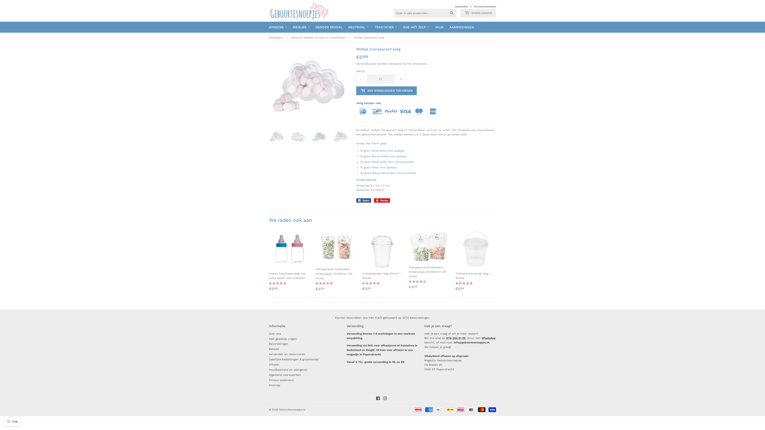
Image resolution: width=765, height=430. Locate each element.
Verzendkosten (366, 63)
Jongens (276, 27)
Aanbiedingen (461, 27)
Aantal (360, 71)
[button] (278, 283)
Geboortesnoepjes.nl (292, 409)
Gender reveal (329, 27)
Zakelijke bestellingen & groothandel (294, 359)
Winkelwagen (481, 13)
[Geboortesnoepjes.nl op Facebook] (378, 399)
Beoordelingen (278, 343)
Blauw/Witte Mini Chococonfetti (394, 173)
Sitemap (274, 385)
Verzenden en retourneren (287, 354)
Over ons (275, 333)
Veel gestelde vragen (283, 338)
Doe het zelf (415, 27)
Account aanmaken (485, 6)
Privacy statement (281, 380)
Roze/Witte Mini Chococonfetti (393, 161)
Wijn (439, 27)
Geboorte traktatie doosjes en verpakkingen (318, 37)
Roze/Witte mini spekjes (388, 150)
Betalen (274, 349)
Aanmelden (461, 6)
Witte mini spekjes (384, 167)
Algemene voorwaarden (285, 374)
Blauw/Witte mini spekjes (389, 156)
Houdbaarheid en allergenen (288, 369)
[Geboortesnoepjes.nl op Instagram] (385, 399)
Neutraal (357, 27)
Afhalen (274, 364)
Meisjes (300, 27)
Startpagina (276, 37)
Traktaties (385, 27)
